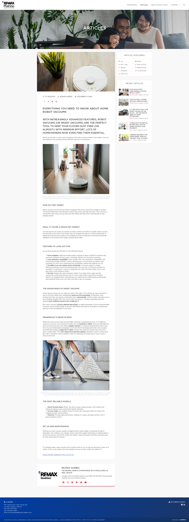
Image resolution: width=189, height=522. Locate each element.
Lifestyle (123, 74)
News (139, 61)
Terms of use (86, 519)
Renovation (141, 67)
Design (123, 67)
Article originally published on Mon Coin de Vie (58, 455)
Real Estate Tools (159, 5)
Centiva (182, 519)
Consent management (98, 519)
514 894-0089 (12, 510)
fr (184, 5)
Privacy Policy (77, 519)
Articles (144, 5)
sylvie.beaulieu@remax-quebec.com (20, 512)
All (121, 61)
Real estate (141, 64)
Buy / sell (124, 64)
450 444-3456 (12, 508)
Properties (132, 5)
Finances (123, 71)
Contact (175, 5)
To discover (50, 96)
